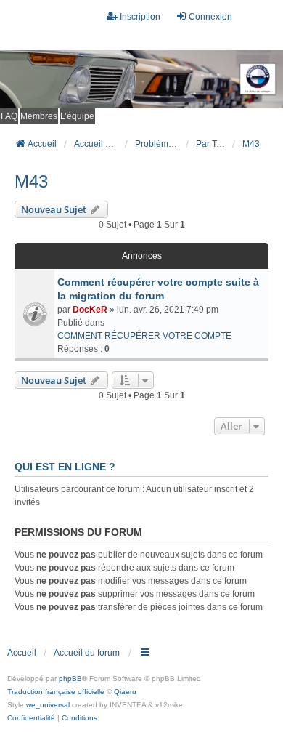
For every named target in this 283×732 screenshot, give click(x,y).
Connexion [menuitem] (210, 17)
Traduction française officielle (55, 692)
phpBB (70, 679)
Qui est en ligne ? (65, 466)
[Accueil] (141, 79)
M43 (31, 181)
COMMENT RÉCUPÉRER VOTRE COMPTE (144, 336)
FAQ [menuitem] (9, 116)
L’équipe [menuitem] (77, 116)
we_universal (48, 705)
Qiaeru (125, 692)
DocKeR (90, 310)
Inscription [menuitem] (140, 17)
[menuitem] (31, 718)
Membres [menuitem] (38, 116)
